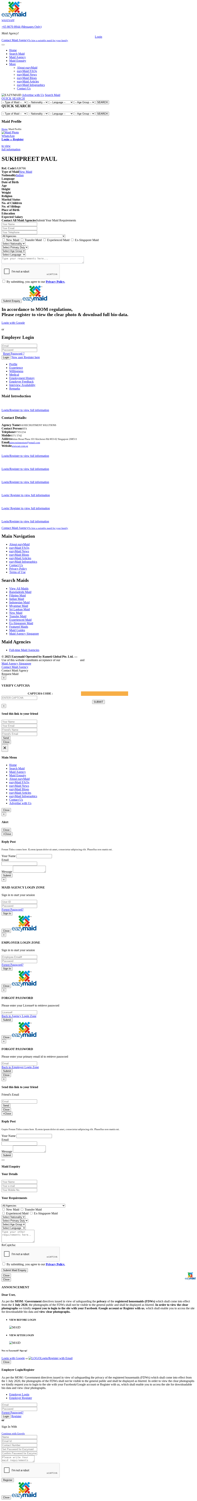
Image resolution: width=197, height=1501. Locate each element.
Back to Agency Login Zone (19, 1016)
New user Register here (25, 357)
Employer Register (20, 1398)
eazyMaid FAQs (27, 71)
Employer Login (19, 1394)
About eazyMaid (27, 67)
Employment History (22, 378)
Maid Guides (17, 630)
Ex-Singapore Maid (86, 240)
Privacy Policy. (55, 281)
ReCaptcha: (9, 1245)
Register (16, 1416)
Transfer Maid (33, 240)
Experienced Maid (57, 240)
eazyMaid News (27, 74)
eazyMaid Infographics (31, 85)
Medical (14, 374)
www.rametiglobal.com (94, 656)
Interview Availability (22, 385)
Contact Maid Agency (35, 528)
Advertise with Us (33, 95)
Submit (7, 875)
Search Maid (17, 53)
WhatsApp (8, 136)
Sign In (7, 913)
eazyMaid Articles (28, 81)
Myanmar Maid (18, 605)
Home (13, 50)
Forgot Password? (12, 909)
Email (5, 859)
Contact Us (24, 88)
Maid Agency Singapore (24, 633)
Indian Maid (16, 599)
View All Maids (18, 588)
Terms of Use (17, 572)
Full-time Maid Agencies (24, 650)
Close (6, 742)
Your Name (9, 856)
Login (98, 36)
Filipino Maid (17, 595)
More (12, 64)
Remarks (14, 388)
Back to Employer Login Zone (20, 1067)
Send (6, 738)
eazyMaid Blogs (27, 78)
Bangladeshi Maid (20, 592)
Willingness (16, 371)
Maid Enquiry (17, 60)
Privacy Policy (18, 568)
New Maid (25, 171)
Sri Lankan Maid (19, 609)
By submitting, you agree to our (35, 281)
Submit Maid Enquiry (14, 1270)
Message (7, 871)
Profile (13, 364)
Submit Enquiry (11, 301)
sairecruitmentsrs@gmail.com (24, 442)
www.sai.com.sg (20, 446)
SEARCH (102, 102)
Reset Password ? (13, 353)
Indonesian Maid (19, 602)
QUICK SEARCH (13, 98)
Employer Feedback (21, 381)
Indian (20, 175)
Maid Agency (17, 57)
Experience (16, 367)
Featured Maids (18, 626)
